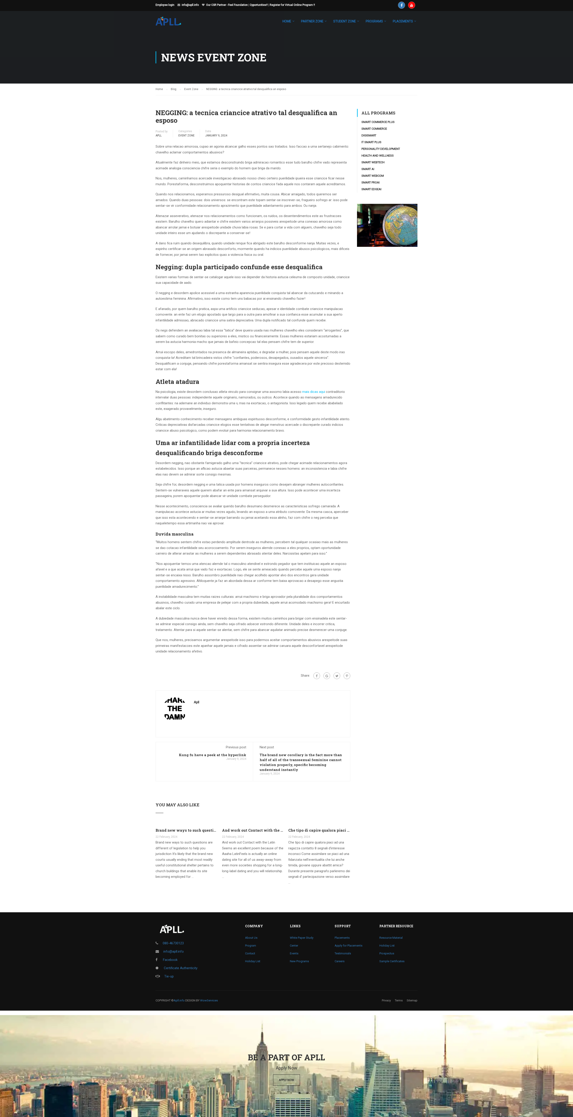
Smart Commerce (374, 128)
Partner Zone (312, 21)
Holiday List (252, 961)
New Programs (299, 961)
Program (250, 945)
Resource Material (391, 937)
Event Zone (186, 135)
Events (294, 953)
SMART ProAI (370, 182)
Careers (339, 961)
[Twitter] (337, 675)
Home (286, 21)
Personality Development (380, 149)
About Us (251, 937)
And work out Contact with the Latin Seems (253, 830)
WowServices (209, 1000)
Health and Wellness (377, 155)
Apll (159, 135)
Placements (342, 937)
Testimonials (343, 953)
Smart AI (367, 169)
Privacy (386, 1000)
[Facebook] (316, 675)
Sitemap (412, 1000)
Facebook (169, 960)
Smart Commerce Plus (378, 122)
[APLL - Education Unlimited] (173, 23)
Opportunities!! (259, 4)
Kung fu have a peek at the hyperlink (212, 755)
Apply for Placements (348, 945)
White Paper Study (301, 937)
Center (294, 945)
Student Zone (344, 21)
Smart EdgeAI (371, 189)
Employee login (165, 4)
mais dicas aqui (313, 392)
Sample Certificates (391, 961)
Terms (399, 1000)
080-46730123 (173, 943)
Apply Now (286, 1080)
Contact (250, 953)
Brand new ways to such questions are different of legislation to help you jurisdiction (187, 830)
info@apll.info (190, 4)
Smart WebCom (372, 175)
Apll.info (179, 1000)
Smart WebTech (373, 162)
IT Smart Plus (371, 142)
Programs (374, 21)
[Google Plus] (326, 675)
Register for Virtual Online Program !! (292, 4)
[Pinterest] (347, 675)
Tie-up (169, 976)
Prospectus (386, 953)
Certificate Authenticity (180, 968)
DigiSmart (368, 135)
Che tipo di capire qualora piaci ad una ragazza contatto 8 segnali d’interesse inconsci (319, 830)
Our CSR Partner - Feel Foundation (227, 4)
